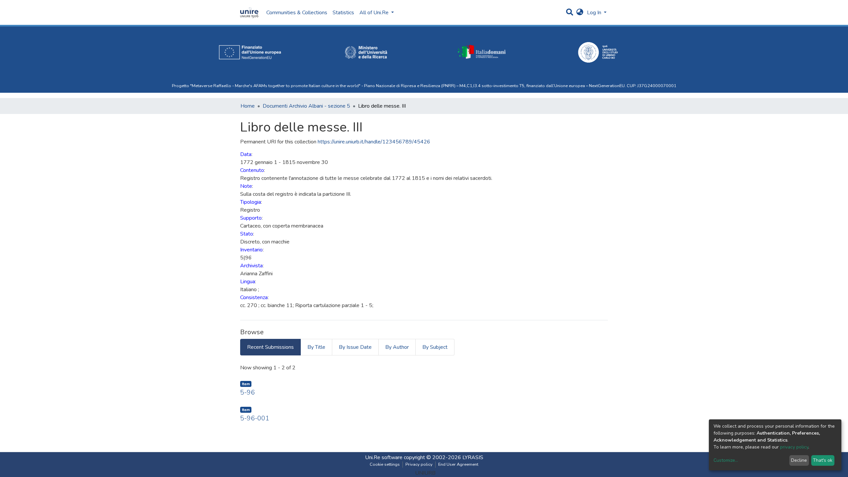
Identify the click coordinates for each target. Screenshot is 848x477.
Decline (799, 460)
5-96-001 (254, 418)
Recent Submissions (270, 347)
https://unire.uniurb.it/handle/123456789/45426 (374, 141)
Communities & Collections (296, 12)
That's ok (822, 460)
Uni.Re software (383, 457)
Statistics (343, 12)
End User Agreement (458, 464)
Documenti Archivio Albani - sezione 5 (306, 106)
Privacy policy (419, 464)
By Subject (435, 347)
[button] (580, 13)
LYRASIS (472, 457)
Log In (595, 12)
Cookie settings (385, 464)
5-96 (247, 392)
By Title (316, 347)
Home (247, 106)
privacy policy (794, 447)
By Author (397, 347)
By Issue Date (355, 347)
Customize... (726, 460)
